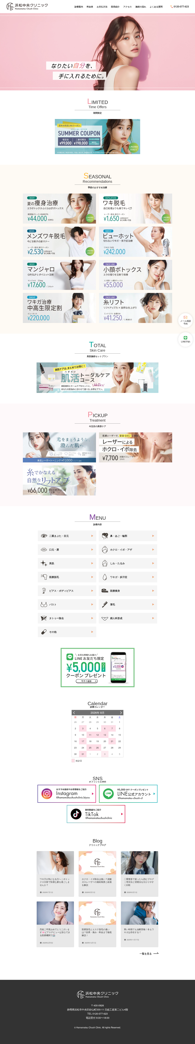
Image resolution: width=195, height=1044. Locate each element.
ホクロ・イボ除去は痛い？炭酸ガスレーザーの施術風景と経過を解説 (97, 881)
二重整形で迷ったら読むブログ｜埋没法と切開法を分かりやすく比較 (139, 881)
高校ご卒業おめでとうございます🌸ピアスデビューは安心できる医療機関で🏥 (55, 932)
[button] (149, 953)
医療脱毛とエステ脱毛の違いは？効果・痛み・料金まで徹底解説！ (97, 932)
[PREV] (74, 713)
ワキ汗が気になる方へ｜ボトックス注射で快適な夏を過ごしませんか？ (55, 881)
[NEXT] (120, 713)
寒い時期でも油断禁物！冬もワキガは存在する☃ (139, 931)
